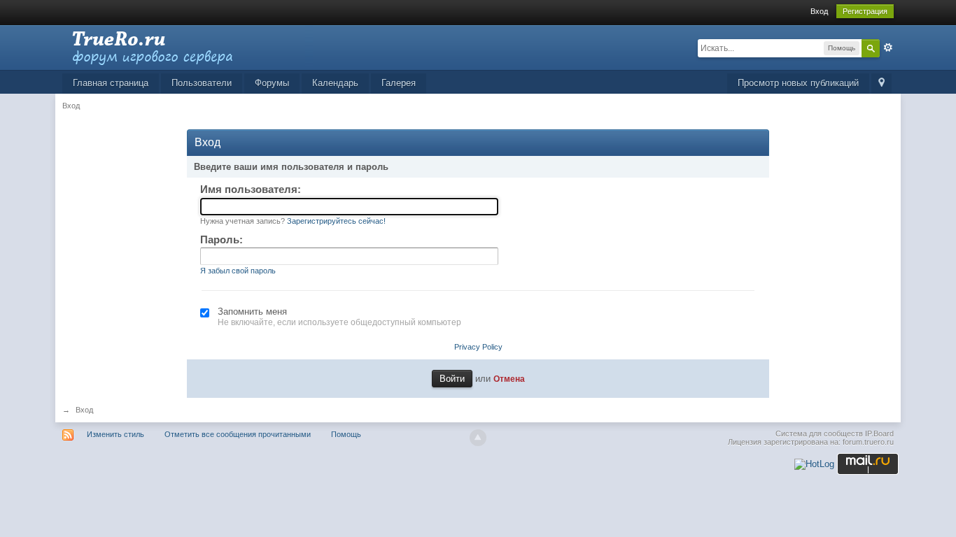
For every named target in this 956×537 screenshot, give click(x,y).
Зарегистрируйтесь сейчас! (336, 221)
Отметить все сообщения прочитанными (237, 434)
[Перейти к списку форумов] (187, 46)
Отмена (509, 378)
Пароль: (221, 239)
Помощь (346, 434)
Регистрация (865, 11)
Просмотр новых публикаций (798, 83)
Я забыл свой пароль (238, 270)
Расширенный (888, 47)
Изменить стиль (115, 434)
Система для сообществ (819, 433)
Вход (819, 11)
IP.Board (879, 433)
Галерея (398, 83)
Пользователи (201, 83)
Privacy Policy (478, 347)
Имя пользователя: (250, 189)
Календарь (335, 83)
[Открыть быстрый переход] (881, 83)
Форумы (272, 83)
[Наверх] (478, 437)
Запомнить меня (252, 311)
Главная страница (110, 83)
